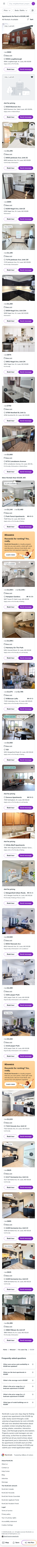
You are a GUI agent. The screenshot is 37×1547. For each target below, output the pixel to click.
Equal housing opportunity (11, 1536)
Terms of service (7, 1510)
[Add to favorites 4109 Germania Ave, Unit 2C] (32, 1246)
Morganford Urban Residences (18, 893)
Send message (25, 69)
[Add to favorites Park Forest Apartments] (32, 483)
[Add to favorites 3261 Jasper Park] (32, 962)
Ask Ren (31, 1542)
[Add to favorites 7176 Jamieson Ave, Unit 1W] (32, 226)
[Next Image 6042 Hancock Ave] (31, 921)
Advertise (5, 1478)
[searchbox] (21, 4)
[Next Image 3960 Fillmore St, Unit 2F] (31, 1307)
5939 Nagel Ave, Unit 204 (16, 311)
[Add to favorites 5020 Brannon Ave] (32, 77)
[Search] (33, 3)
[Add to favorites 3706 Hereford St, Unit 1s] (32, 379)
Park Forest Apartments (15, 516)
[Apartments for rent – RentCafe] (7, 1455)
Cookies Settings (7, 1525)
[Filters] (32, 10)
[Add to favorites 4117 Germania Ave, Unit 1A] (32, 1144)
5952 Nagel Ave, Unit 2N (15, 362)
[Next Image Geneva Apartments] (31, 778)
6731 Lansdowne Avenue (16, 461)
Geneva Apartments (14, 797)
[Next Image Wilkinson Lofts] (31, 676)
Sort (31, 19)
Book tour (10, 69)
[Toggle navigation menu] (4, 3)
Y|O (7, 750)
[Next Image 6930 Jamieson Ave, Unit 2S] (31, 135)
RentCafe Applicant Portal (10, 1500)
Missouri (13, 1350)
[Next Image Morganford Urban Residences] (31, 873)
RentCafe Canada (8, 1489)
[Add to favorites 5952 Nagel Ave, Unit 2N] (32, 328)
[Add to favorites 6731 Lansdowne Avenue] (32, 428)
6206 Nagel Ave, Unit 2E (15, 209)
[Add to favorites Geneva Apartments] (32, 767)
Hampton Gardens (13, 597)
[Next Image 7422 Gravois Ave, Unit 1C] (31, 1103)
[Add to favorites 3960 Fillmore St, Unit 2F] (32, 1297)
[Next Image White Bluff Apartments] (31, 825)
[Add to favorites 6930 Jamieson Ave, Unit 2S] (32, 125)
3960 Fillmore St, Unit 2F (15, 1330)
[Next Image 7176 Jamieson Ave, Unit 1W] (31, 237)
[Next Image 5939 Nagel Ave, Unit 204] (31, 288)
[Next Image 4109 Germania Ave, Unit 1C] (31, 1205)
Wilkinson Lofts (12, 699)
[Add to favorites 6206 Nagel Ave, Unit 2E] (32, 176)
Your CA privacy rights (9, 1518)
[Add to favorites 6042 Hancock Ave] (32, 911)
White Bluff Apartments (15, 845)
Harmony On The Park (14, 648)
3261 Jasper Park (13, 995)
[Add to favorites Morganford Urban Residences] (32, 863)
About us (5, 1464)
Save (17, 1542)
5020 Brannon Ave (13, 107)
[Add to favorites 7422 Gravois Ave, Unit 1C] (32, 1093)
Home (5, 1350)
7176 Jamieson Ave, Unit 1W (17, 260)
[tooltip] (8, 55)
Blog (3, 1475)
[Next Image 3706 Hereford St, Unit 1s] (31, 390)
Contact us (5, 1468)
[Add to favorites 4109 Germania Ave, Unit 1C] (32, 1195)
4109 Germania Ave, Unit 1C (17, 1228)
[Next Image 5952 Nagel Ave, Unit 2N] (31, 339)
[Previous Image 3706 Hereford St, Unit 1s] (6, 390)
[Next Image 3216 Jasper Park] (31, 1023)
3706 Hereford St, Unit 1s (16, 413)
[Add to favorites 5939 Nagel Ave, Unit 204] (32, 277)
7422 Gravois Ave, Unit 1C (16, 1126)
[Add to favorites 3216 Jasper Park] (32, 1013)
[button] (18, 36)
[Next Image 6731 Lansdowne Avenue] (31, 438)
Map (7, 1542)
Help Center (6, 1471)
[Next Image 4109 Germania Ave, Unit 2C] (31, 1256)
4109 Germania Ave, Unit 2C (17, 1279)
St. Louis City (22, 1350)
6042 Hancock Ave (13, 944)
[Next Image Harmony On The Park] (31, 625)
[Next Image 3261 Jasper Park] (31, 972)
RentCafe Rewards (8, 1493)
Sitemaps (5, 1482)
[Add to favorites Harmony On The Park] (32, 614)
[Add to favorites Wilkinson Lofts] (32, 665)
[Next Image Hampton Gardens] (31, 574)
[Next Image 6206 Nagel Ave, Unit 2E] (31, 186)
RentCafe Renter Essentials (11, 1496)
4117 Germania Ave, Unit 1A (17, 1177)
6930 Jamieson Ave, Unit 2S (17, 158)
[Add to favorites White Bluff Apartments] (32, 815)
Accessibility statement (9, 1521)
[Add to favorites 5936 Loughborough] (32, 26)
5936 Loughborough (14, 59)
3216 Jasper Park (13, 1046)
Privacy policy (6, 1514)
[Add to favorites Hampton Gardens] (32, 563)
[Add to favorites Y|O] (32, 716)
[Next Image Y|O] (31, 727)
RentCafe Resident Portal (10, 1503)
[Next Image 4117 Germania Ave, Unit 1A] (31, 1154)
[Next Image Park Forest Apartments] (31, 493)
